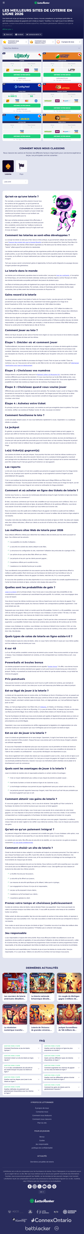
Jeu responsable (41, 1146)
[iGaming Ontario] (19, 1222)
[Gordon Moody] (69, 1214)
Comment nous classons (41, 1121)
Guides (41, 1143)
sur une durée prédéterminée (23, 842)
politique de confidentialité (41, 1150)
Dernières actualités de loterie (41, 1164)
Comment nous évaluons (41, 1118)
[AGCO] (15, 1214)
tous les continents (62, 275)
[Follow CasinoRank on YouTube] (44, 1189)
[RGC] (55, 1214)
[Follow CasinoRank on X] (39, 1189)
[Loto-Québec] (42, 1214)
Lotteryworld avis (62, 78)
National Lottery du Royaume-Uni (48, 374)
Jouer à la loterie (10, 592)
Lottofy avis (22, 78)
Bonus (41, 1139)
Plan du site (41, 1125)
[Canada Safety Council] (30, 1214)
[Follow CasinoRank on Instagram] (34, 1189)
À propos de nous (41, 1110)
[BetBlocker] (37, 1231)
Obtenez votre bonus (22, 75)
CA (40, 1194)
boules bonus (52, 666)
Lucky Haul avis (22, 109)
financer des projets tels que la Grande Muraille (25, 242)
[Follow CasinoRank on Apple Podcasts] (54, 1189)
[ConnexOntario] (51, 1222)
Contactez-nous (42, 1114)
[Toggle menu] (4, 3)
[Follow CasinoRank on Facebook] (29, 1189)
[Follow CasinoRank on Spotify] (49, 1189)
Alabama (43, 707)
